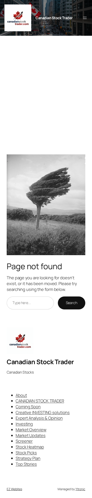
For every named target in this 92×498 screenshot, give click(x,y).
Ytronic (80, 489)
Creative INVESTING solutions (43, 412)
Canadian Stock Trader (54, 17)
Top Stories (26, 464)
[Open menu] (85, 18)
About (21, 395)
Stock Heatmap (30, 447)
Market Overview (31, 430)
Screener (24, 441)
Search (71, 302)
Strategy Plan (28, 458)
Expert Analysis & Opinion (39, 418)
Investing (24, 424)
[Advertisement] (46, 97)
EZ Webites (14, 489)
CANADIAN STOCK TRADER (40, 401)
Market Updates (31, 435)
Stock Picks (26, 453)
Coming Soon (28, 407)
